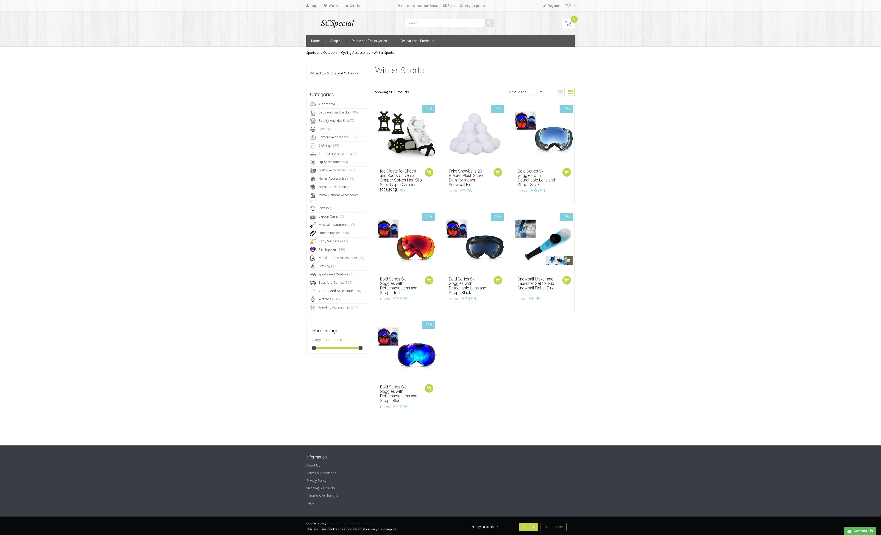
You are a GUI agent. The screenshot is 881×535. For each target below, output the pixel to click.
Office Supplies (329, 233)
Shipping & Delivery (320, 488)
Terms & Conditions (321, 473)
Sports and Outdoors (321, 52)
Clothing (324, 145)
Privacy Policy (316, 480)
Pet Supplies (327, 249)
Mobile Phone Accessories (338, 257)
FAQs (310, 503)
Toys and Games (331, 282)
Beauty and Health (332, 120)
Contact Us (862, 531)
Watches (324, 299)
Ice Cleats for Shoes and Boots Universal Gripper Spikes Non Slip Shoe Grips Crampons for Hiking (401, 180)
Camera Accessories (333, 137)
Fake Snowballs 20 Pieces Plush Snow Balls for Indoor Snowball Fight (466, 178)
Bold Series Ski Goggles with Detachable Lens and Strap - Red (398, 286)
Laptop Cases (328, 216)
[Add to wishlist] (378, 109)
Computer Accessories (335, 153)
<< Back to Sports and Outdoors (334, 73)
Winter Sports (384, 52)
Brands (323, 129)
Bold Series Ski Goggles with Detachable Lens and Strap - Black (467, 286)
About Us (313, 465)
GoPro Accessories (332, 170)
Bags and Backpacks (333, 112)
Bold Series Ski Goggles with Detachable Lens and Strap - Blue (398, 394)
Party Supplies (328, 241)
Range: (317, 340)
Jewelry (323, 208)
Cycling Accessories (355, 52)
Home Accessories (332, 178)
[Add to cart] (429, 172)
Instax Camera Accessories (338, 195)
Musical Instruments (333, 224)
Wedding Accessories (334, 307)
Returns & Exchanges (322, 495)
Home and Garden (332, 186)
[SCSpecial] (337, 21)
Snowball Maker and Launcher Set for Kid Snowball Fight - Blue (536, 284)
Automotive (327, 104)
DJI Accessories (329, 162)
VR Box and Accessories (336, 291)
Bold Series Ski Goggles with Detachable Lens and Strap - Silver (536, 178)
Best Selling (517, 92)
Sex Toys (325, 266)
